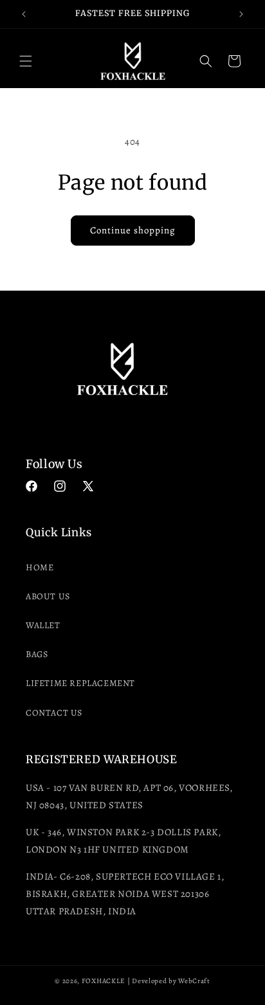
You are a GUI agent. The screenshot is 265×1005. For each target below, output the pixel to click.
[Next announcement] (241, 14)
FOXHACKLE (103, 981)
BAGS (37, 654)
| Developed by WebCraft (168, 981)
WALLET (43, 625)
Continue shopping (133, 230)
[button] (26, 61)
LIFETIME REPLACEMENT (80, 683)
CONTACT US (54, 713)
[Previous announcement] (24, 14)
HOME (39, 567)
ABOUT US (48, 596)
